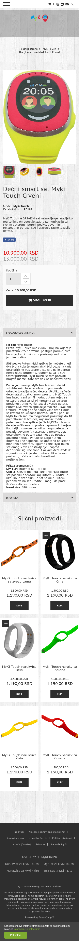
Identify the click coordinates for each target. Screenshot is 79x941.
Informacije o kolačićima (27, 929)
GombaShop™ (46, 917)
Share (10, 239)
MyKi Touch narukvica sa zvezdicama (19, 579)
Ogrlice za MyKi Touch (59, 863)
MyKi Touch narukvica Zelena (60, 668)
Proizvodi (19, 832)
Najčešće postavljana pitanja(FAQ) (47, 832)
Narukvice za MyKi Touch (22, 863)
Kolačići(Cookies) (22, 844)
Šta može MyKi (58, 844)
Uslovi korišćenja (38, 838)
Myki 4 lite (29, 857)
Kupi (19, 605)
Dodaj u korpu (42, 300)
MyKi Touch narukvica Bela (19, 668)
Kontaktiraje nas (15, 838)
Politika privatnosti (62, 838)
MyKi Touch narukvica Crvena (60, 756)
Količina (11, 270)
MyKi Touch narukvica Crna (60, 579)
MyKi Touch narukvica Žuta (19, 756)
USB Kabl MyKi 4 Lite (58, 870)
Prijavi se (40, 844)
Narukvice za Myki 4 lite (23, 870)
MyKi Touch (49, 857)
